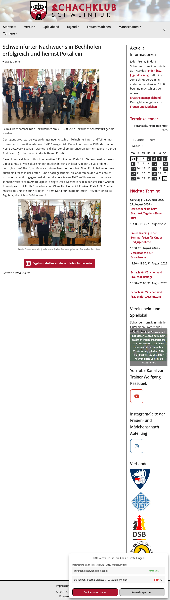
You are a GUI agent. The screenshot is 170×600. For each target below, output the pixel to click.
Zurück (139, 140)
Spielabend (51, 27)
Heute (151, 140)
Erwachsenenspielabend (145, 98)
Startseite (9, 27)
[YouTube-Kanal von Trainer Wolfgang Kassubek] (136, 396)
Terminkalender (144, 118)
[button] (35, 26)
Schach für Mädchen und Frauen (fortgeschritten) (146, 294)
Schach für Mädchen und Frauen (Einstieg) (146, 275)
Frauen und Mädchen (143, 106)
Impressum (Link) (120, 564)
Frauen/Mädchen (99, 27)
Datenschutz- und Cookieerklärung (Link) (91, 564)
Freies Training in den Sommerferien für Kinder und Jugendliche (146, 237)
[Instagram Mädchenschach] (136, 446)
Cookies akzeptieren (95, 592)
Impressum (63, 586)
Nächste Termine (145, 191)
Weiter (136, 146)
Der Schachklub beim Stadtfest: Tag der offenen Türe (147, 213)
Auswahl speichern (142, 592)
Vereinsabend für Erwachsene (142, 255)
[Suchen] (164, 30)
